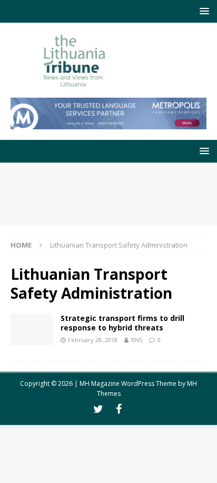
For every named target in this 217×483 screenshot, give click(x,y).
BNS (136, 340)
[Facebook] (119, 409)
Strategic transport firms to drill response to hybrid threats (122, 323)
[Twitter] (98, 409)
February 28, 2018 (92, 340)
